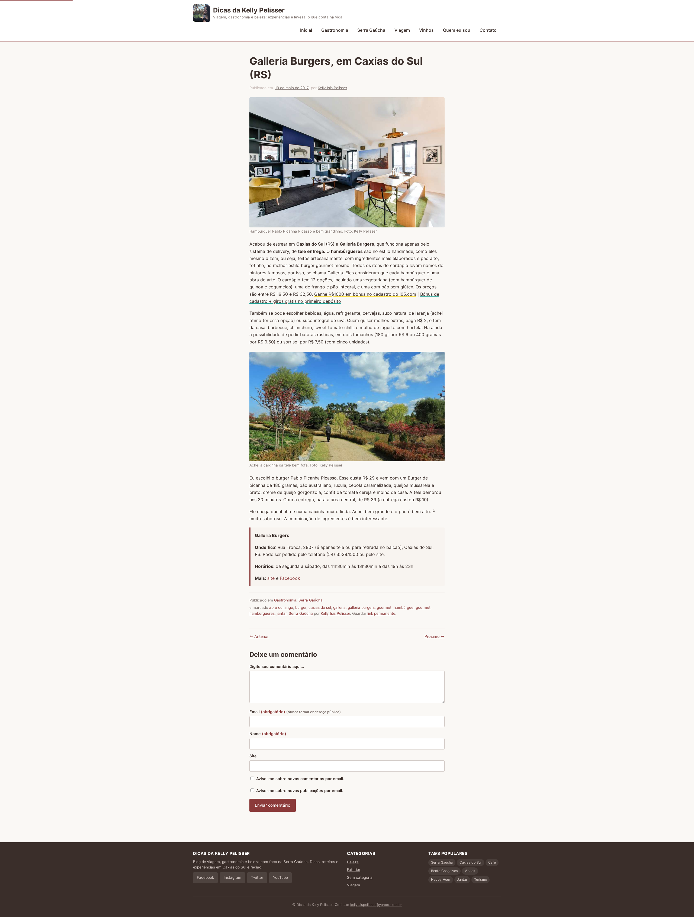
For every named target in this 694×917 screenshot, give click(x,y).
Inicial (306, 30)
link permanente (381, 613)
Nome (267, 733)
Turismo (480, 879)
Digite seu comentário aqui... (276, 666)
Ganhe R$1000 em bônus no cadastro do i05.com (365, 294)
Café (492, 862)
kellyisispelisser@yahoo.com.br (376, 905)
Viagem (402, 30)
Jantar (462, 879)
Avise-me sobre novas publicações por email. (299, 790)
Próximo (435, 636)
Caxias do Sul (470, 862)
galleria (339, 607)
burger (300, 607)
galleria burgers (361, 607)
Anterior (259, 636)
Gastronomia (334, 30)
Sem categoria (359, 877)
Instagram (232, 877)
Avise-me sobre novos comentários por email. (300, 778)
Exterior (353, 869)
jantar (282, 613)
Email (295, 711)
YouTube (280, 877)
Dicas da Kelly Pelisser (249, 10)
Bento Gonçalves (444, 871)
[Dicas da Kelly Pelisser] (201, 13)
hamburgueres (262, 613)
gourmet (384, 607)
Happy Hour (440, 879)
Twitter (257, 877)
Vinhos (426, 30)
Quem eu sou (456, 30)
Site (253, 756)
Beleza (353, 862)
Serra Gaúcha (371, 30)
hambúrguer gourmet (412, 607)
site (271, 578)
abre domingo (281, 607)
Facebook (290, 578)
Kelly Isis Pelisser (332, 88)
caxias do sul (320, 607)
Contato (488, 30)
